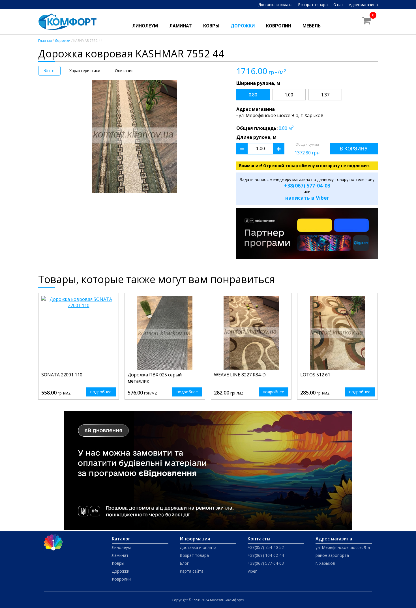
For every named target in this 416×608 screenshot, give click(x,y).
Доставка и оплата (275, 4)
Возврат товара (313, 4)
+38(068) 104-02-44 (266, 555)
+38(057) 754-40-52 (266, 547)
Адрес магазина (363, 4)
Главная (45, 40)
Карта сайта (191, 571)
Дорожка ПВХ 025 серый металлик (155, 378)
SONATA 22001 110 (61, 375)
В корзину (354, 149)
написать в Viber (307, 197)
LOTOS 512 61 (315, 375)
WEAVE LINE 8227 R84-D (240, 375)
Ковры (211, 26)
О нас (338, 4)
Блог (184, 563)
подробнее (100, 391)
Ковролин (278, 26)
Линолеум (145, 26)
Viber (252, 571)
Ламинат (180, 26)
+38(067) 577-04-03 (307, 185)
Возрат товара (194, 555)
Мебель (312, 26)
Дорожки (243, 26)
